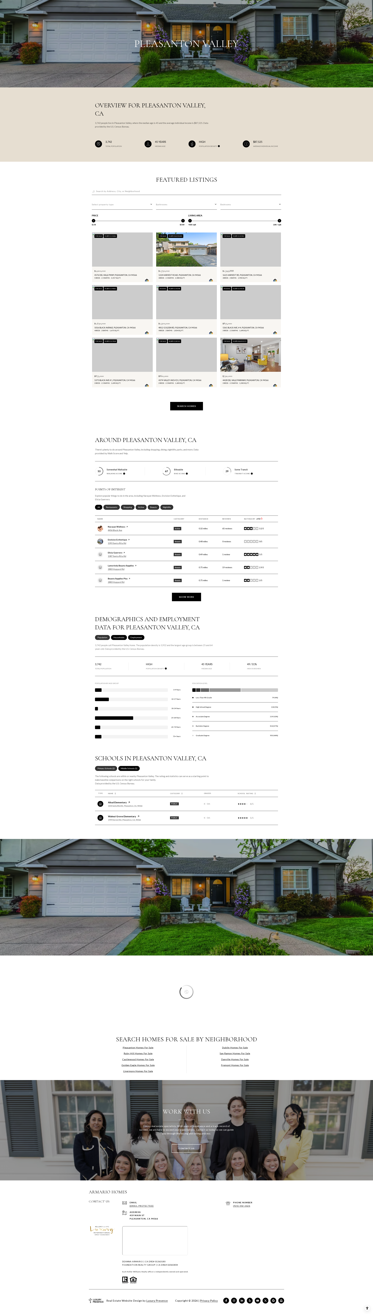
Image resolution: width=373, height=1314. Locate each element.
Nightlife (168, 507)
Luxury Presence (157, 1300)
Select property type (103, 204)
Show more (186, 597)
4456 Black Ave (115, 530)
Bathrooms (161, 204)
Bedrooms (225, 204)
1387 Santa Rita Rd (117, 556)
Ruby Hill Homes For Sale (138, 1053)
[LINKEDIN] (242, 1301)
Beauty (154, 507)
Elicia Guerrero (115, 552)
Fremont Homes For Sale (235, 1065)
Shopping (128, 507)
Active (142, 507)
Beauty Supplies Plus (118, 578)
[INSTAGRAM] (234, 1301)
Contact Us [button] (186, 1148)
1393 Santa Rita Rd (117, 543)
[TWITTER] (265, 1301)
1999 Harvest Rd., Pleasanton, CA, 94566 (124, 820)
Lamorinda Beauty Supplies (121, 565)
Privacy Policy (209, 1300)
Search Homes (186, 406)
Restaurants (113, 507)
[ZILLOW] (281, 1301)
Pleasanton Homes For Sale (138, 1047)
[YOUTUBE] (258, 1301)
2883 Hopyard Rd (116, 569)
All (99, 507)
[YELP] (250, 1301)
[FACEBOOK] (226, 1301)
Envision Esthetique (117, 539)
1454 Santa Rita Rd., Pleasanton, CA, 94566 (125, 806)
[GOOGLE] (273, 1301)
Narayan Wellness (116, 526)
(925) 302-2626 (241, 1206)
